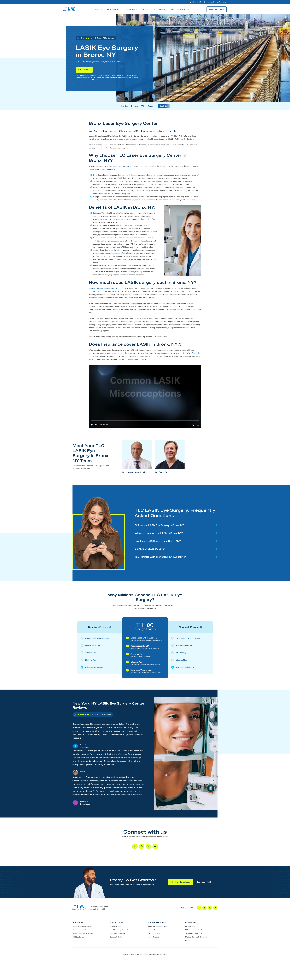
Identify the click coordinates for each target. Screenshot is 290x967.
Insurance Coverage (117, 933)
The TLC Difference (158, 9)
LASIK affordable (192, 353)
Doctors (134, 106)
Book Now (164, 106)
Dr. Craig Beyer (163, 472)
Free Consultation (216, 9)
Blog (172, 9)
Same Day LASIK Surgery (157, 926)
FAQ (143, 106)
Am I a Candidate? (113, 9)
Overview (124, 106)
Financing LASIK (116, 926)
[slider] (145, 420)
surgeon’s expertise (141, 303)
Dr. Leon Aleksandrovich (134, 472)
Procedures (97, 9)
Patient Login (210, 2)
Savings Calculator (117, 937)
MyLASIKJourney (184, 9)
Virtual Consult (153, 937)
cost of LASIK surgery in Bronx (104, 288)
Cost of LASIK (130, 9)
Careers (188, 940)
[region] (145, 396)
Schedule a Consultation (180, 882)
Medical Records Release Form (197, 937)
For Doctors (223, 2)
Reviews (151, 106)
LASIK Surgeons (154, 933)
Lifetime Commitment (156, 930)
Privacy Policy (190, 926)
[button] (92, 424)
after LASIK (126, 219)
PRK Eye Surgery (78, 937)
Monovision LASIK (79, 930)
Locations (144, 9)
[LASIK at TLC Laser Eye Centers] (70, 9)
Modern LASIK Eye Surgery (82, 926)
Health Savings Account (119, 930)
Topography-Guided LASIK (82, 933)
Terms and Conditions (193, 933)
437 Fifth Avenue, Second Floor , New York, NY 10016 (100, 62)
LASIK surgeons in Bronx (142, 175)
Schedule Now (84, 70)
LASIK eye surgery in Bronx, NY (116, 166)
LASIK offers (120, 253)
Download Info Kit (204, 882)
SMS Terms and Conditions (195, 930)
